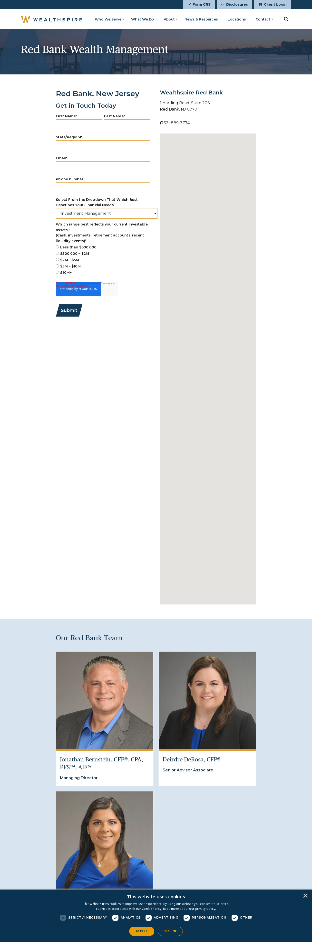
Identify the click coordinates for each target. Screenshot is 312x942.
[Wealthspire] (51, 19)
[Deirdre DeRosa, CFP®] (207, 700)
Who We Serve (108, 19)
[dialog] (156, 916)
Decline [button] (170, 931)
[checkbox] (103, 260)
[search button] (286, 19)
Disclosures (237, 4)
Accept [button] (142, 931)
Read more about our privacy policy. (189, 909)
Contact (263, 19)
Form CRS (202, 4)
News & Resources (201, 19)
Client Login (275, 4)
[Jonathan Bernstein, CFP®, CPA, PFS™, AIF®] (104, 700)
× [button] (305, 896)
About (169, 19)
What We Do (142, 19)
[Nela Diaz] (104, 840)
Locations (237, 19)
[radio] (103, 247)
